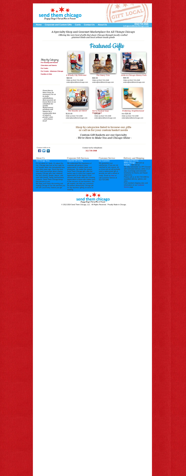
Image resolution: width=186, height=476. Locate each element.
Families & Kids (46, 74)
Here (113, 175)
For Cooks (44, 68)
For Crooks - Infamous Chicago (52, 71)
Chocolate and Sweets (49, 65)
